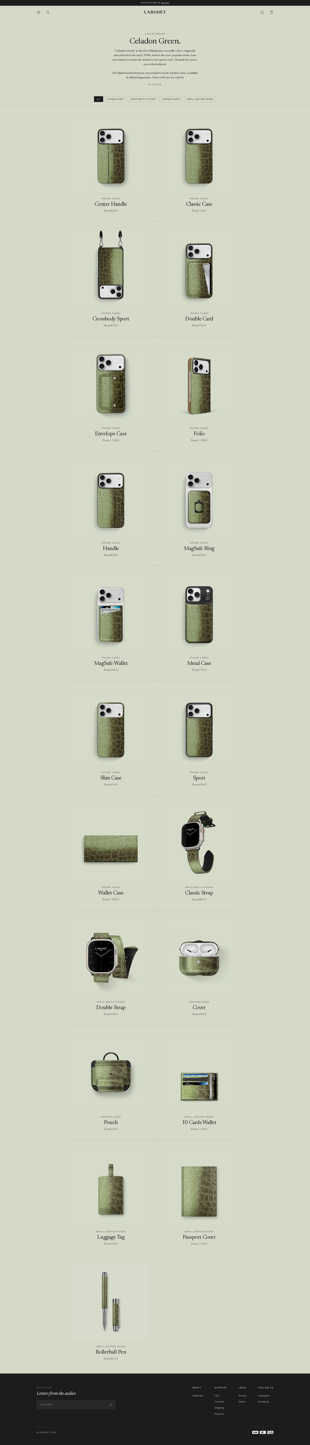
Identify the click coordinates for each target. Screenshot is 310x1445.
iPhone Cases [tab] (115, 99)
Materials (197, 1395)
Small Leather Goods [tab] (200, 99)
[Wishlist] (262, 12)
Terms (241, 1401)
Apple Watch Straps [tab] (143, 99)
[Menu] (39, 12)
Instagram (264, 1395)
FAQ (217, 1395)
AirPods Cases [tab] (171, 99)
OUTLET (165, 3)
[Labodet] (155, 12)
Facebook (263, 1401)
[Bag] (271, 12)
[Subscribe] (110, 1404)
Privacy (242, 1395)
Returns (219, 1413)
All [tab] (98, 99)
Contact (219, 1401)
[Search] (48, 12)
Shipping (219, 1407)
